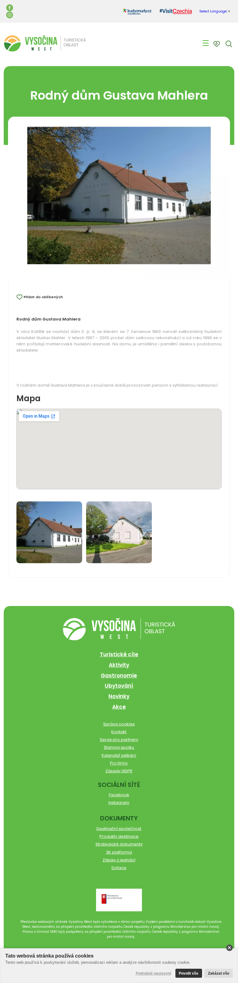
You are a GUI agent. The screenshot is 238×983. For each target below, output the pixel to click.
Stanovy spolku (119, 747)
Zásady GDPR (118, 771)
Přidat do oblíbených (43, 296)
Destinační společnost (118, 829)
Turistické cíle (119, 654)
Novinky (119, 696)
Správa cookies (119, 724)
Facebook (119, 795)
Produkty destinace (119, 836)
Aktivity (119, 665)
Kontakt (118, 732)
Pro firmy (119, 763)
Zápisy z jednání (119, 860)
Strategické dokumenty (119, 844)
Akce (119, 707)
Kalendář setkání (119, 755)
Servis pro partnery (119, 740)
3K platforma (119, 852)
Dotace (119, 868)
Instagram (118, 803)
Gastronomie (119, 675)
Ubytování (119, 685)
